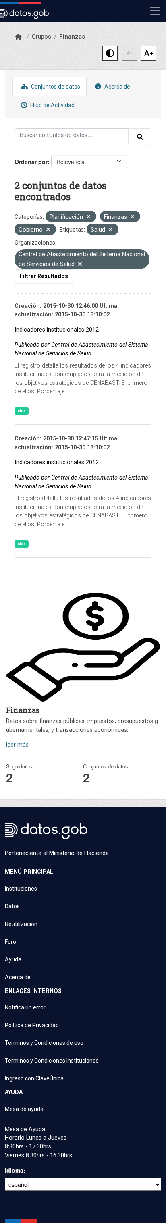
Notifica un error (25, 1007)
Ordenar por (31, 162)
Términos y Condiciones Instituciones (52, 1060)
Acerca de (116, 86)
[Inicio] (18, 37)
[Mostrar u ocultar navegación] (155, 11)
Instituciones (21, 888)
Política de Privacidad (32, 1025)
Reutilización (21, 924)
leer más (17, 744)
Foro (10, 942)
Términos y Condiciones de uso (44, 1043)
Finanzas (72, 36)
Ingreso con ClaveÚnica (34, 1078)
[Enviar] (139, 136)
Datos (12, 906)
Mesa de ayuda (24, 1109)
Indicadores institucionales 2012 (57, 329)
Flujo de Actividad (52, 105)
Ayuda (13, 959)
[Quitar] (88, 217)
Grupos (41, 36)
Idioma (14, 1170)
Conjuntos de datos (55, 86)
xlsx (21, 410)
